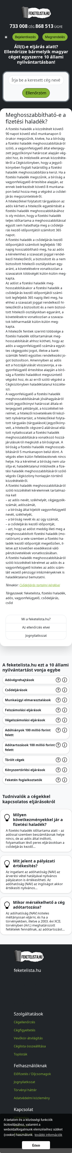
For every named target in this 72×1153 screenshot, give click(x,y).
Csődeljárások (16, 690)
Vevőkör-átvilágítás (28, 1038)
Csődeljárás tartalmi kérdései (39, 585)
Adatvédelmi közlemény (32, 1098)
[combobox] (36, 80)
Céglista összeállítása (30, 1046)
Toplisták (20, 1054)
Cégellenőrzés (24, 1022)
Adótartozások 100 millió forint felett (30, 747)
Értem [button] (36, 1145)
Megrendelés (55, 37)
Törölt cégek (14, 760)
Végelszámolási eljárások (25, 720)
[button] (6, 35)
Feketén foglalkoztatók (23, 780)
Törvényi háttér (25, 1090)
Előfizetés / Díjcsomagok (32, 1074)
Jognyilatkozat (36, 635)
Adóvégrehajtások (19, 680)
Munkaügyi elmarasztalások (28, 700)
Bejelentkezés (25, 37)
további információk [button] (48, 1135)
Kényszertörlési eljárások (25, 770)
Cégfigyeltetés (24, 1030)
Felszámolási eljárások (23, 710)
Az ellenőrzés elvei (36, 627)
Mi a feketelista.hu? (36, 619)
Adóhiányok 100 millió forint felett (28, 732)
